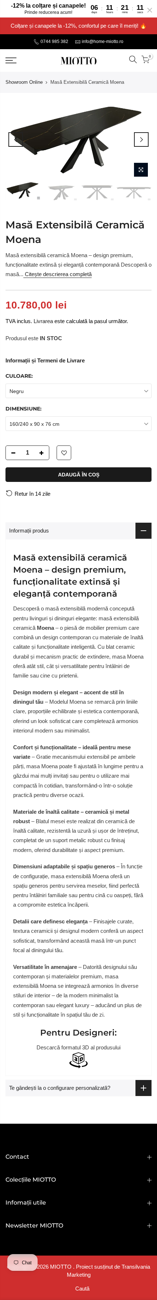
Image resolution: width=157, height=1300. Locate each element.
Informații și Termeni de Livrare (45, 360)
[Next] (141, 139)
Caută (82, 1288)
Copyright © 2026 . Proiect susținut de (64, 1267)
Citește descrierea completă (57, 274)
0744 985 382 (53, 41)
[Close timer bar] (150, 10)
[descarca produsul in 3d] (78, 1060)
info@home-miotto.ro (102, 41)
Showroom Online (24, 82)
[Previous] (15, 139)
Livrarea (43, 321)
